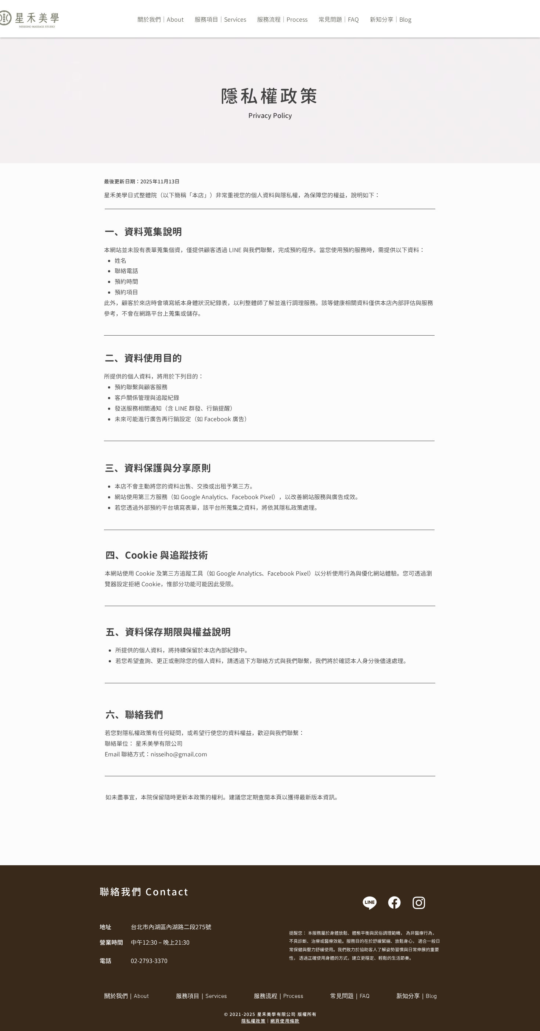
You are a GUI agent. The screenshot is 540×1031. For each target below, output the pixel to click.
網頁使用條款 (284, 1021)
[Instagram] (419, 902)
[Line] (369, 902)
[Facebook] (394, 902)
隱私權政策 (253, 1021)
